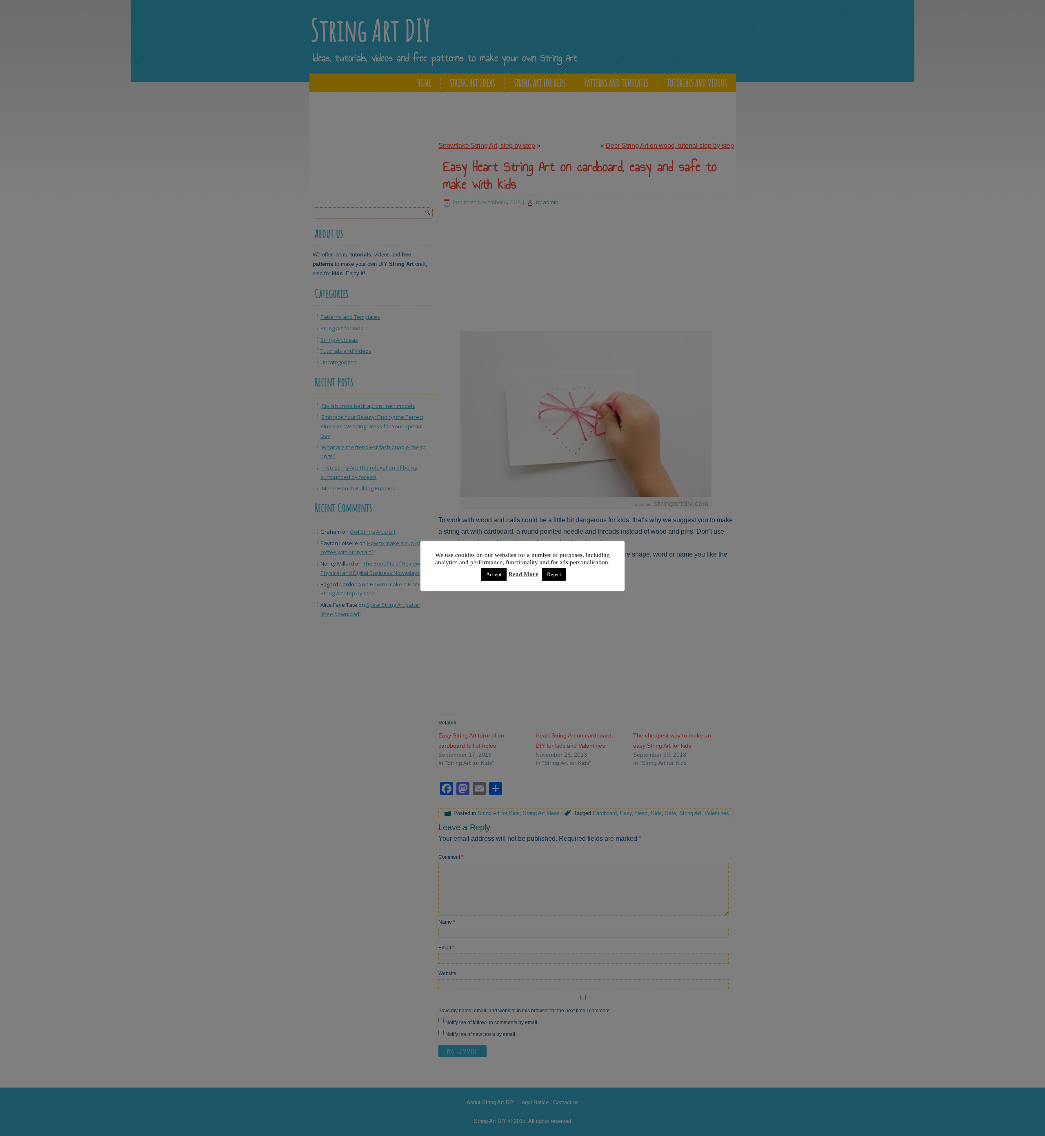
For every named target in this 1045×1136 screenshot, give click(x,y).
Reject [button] (554, 574)
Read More (523, 574)
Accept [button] (494, 574)
